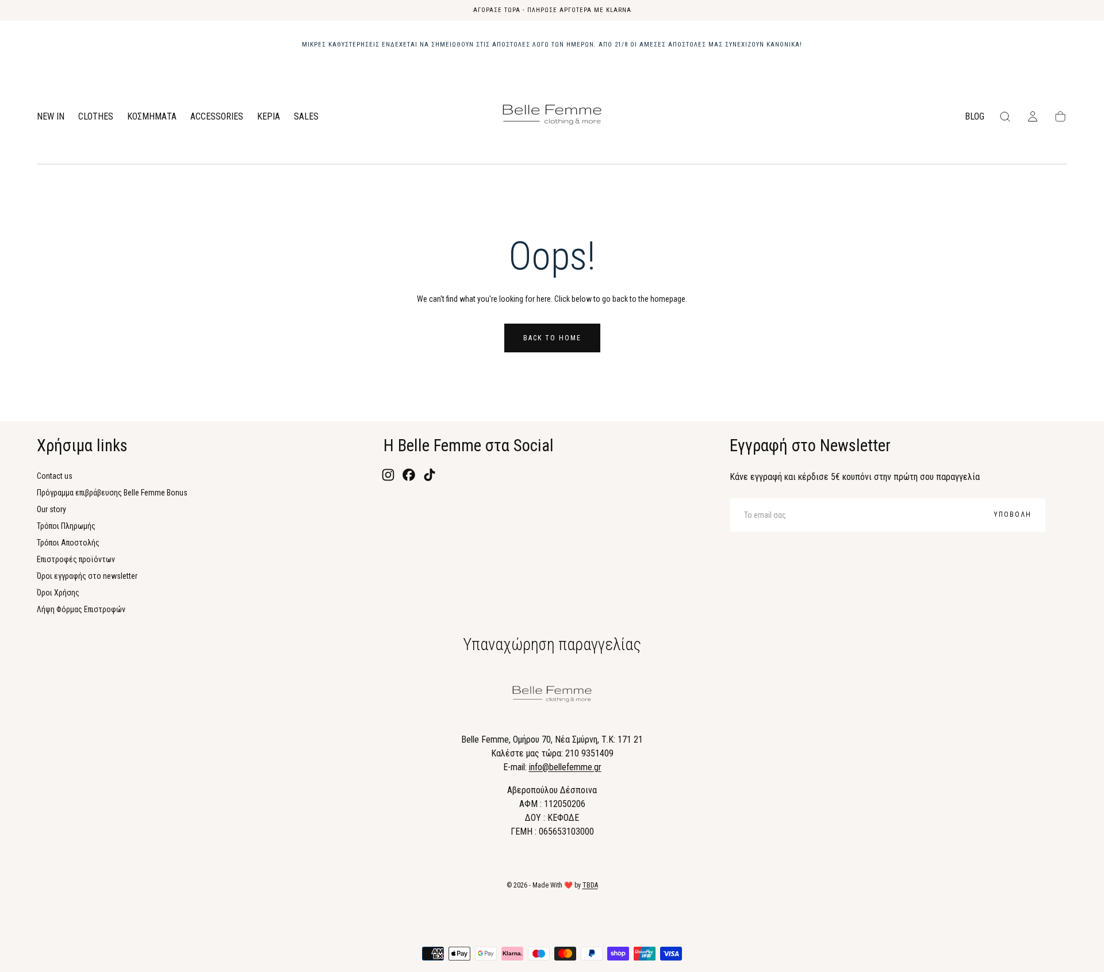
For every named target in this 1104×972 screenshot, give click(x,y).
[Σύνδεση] (1033, 117)
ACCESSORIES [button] (216, 117)
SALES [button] (306, 117)
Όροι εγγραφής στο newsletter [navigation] (87, 576)
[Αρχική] (552, 117)
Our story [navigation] (51, 509)
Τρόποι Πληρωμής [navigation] (66, 526)
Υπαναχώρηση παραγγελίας (552, 644)
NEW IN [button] (50, 117)
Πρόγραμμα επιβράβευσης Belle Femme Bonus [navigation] (112, 492)
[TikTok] (429, 474)
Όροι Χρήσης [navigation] (58, 592)
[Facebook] (408, 474)
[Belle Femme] (552, 696)
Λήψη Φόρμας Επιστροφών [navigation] (81, 609)
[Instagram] (388, 474)
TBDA (590, 885)
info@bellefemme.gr (565, 767)
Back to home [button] (552, 338)
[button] (1005, 117)
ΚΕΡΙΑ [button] (268, 117)
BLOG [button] (974, 117)
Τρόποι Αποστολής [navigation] (68, 542)
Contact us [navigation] (54, 476)
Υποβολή (1013, 514)
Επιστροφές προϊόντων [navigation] (76, 559)
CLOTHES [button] (95, 117)
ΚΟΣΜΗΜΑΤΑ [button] (152, 117)
